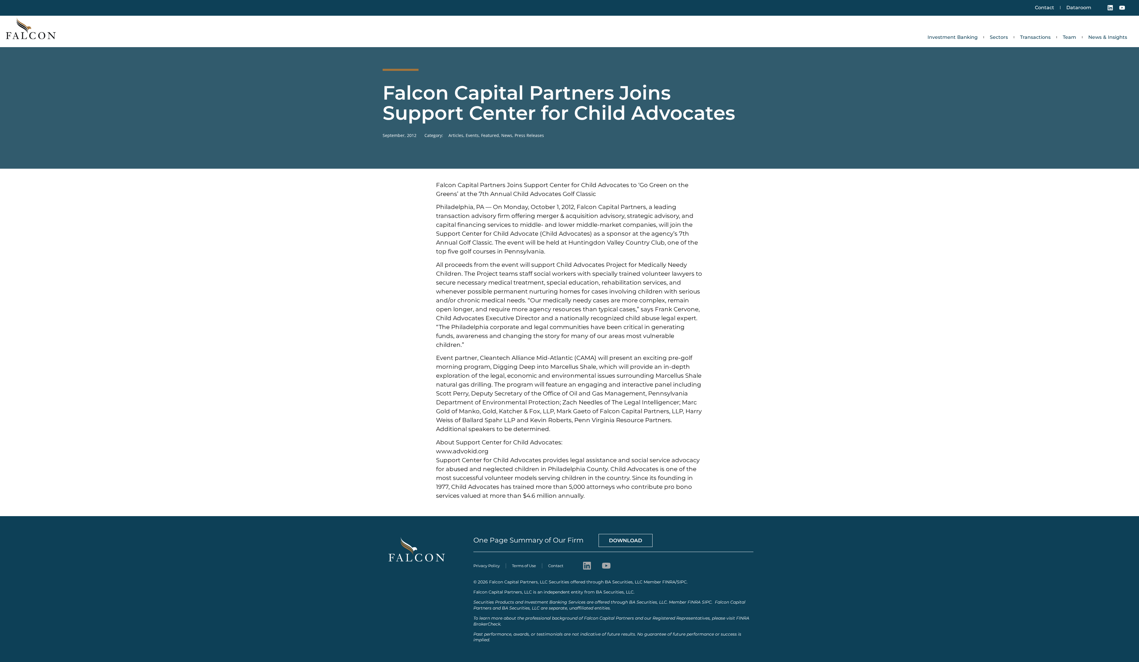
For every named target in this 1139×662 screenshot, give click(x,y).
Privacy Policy (486, 565)
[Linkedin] (1110, 8)
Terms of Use (524, 565)
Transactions (1035, 37)
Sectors (999, 37)
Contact (1044, 7)
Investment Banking (953, 37)
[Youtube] (1122, 8)
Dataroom (1078, 7)
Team (1069, 37)
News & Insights (1107, 37)
